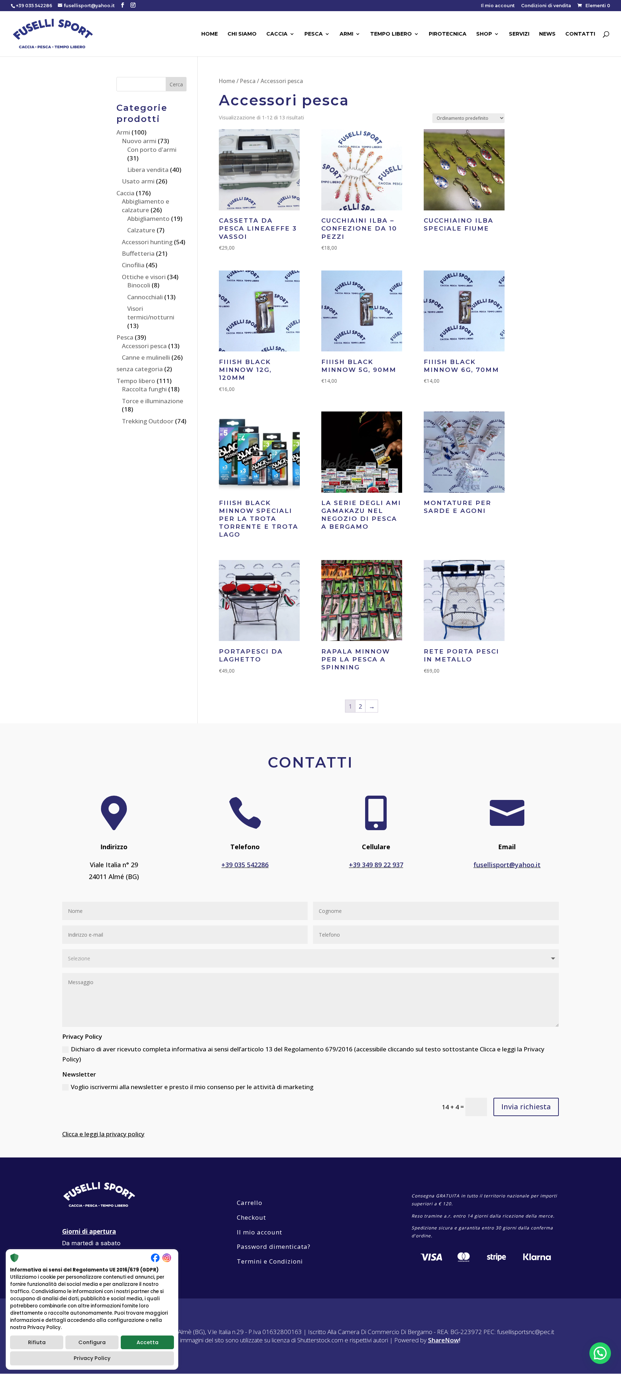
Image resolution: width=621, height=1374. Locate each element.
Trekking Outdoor (148, 421)
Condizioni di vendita (546, 6)
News (547, 34)
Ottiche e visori (144, 277)
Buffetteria (138, 253)
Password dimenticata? (273, 1246)
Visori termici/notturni (150, 312)
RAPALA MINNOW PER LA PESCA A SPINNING (355, 659)
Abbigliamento (148, 218)
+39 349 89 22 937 (376, 864)
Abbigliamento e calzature (145, 205)
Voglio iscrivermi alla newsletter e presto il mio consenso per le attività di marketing (192, 1087)
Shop (484, 34)
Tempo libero (391, 34)
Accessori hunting (147, 242)
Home (209, 34)
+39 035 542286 (244, 864)
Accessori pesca (144, 346)
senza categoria (139, 369)
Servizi (519, 34)
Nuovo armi (139, 141)
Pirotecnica (447, 34)
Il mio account (498, 6)
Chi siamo (242, 34)
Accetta (147, 1342)
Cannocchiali (145, 297)
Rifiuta (37, 1342)
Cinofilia (133, 265)
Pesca (313, 34)
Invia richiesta (526, 1106)
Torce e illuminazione (152, 401)
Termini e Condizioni (270, 1261)
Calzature (141, 230)
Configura (92, 1342)
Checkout (251, 1217)
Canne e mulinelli (146, 357)
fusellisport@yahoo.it (506, 864)
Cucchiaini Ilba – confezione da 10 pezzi (359, 228)
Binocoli (138, 285)
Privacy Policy (92, 1358)
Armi (346, 34)
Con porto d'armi (151, 149)
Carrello (249, 1202)
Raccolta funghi (144, 389)
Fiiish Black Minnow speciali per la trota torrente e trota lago (258, 518)
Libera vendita (148, 169)
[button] (600, 1353)
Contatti (580, 34)
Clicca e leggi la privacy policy (103, 1134)
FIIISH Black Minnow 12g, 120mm (245, 369)
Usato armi (138, 181)
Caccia (277, 34)
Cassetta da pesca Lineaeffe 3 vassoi (258, 228)
